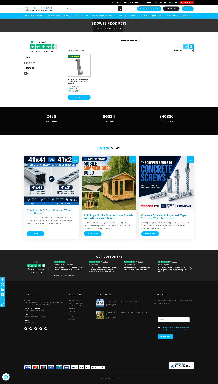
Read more (79, 97)
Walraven (31, 63)
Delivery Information (75, 303)
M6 (28, 73)
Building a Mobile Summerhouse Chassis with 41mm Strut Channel (108, 216)
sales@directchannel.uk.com (34, 311)
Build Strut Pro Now (149, 9)
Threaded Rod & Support (103, 15)
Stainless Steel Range (152, 15)
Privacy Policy (72, 319)
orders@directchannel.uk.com (34, 317)
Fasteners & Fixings (129, 15)
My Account (162, 2)
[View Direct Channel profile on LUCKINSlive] (181, 365)
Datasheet (138, 2)
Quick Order (171, 9)
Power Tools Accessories (179, 15)
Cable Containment (34, 15)
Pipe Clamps (82, 15)
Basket (174, 2)
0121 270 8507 (29, 323)
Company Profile (73, 300)
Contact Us (149, 2)
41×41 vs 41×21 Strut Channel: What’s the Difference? (50, 211)
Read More (35, 234)
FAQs (125, 2)
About (119, 2)
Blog (131, 2)
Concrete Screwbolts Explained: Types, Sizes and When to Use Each (164, 216)
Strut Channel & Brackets (60, 15)
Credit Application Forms (76, 306)
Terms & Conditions (74, 317)
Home (113, 2)
